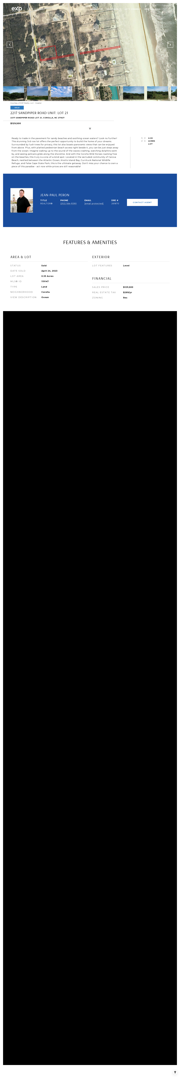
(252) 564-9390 (68, 203)
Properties (96, 9)
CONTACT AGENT (142, 202)
